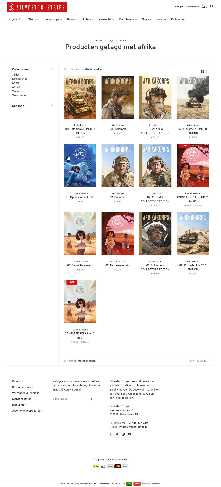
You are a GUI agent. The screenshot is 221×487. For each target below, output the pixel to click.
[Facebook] (110, 434)
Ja (129, 484)
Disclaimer (19, 405)
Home (98, 40)
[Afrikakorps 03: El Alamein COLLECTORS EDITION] (155, 234)
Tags (110, 40)
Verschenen (126, 19)
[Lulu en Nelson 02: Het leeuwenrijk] (118, 234)
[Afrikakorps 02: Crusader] (118, 166)
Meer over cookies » (151, 484)
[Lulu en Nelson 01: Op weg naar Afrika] (80, 166)
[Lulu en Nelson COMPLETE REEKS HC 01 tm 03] (193, 166)
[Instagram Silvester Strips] (123, 434)
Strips (32, 19)
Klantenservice (21, 399)
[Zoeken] (212, 7)
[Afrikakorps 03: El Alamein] (118, 98)
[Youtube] (129, 434)
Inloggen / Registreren (186, 6)
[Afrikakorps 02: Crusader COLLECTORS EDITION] (155, 166)
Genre (71, 19)
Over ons (17, 381)
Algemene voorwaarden (27, 411)
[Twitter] (117, 434)
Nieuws (146, 19)
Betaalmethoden (22, 387)
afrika (123, 40)
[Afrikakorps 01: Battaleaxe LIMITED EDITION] (80, 98)
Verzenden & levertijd (25, 393)
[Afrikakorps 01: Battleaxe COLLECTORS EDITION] (155, 98)
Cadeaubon (178, 19)
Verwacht (105, 19)
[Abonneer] (88, 399)
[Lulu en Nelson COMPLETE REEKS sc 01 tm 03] (80, 302)
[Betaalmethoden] (96, 467)
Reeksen (161, 19)
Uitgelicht (14, 19)
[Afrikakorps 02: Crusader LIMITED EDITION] (193, 234)
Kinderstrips (51, 19)
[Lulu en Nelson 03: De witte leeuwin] (80, 234)
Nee (137, 484)
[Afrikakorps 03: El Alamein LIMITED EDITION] (193, 98)
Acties (87, 19)
